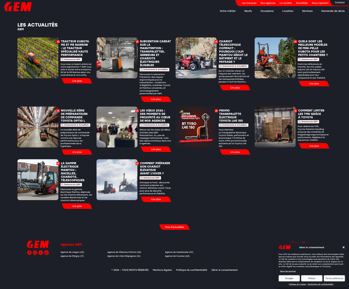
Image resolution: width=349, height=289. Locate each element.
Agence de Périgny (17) (72, 256)
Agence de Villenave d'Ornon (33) (124, 252)
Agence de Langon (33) (72, 252)
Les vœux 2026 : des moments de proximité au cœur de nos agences (155, 115)
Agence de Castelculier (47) (179, 252)
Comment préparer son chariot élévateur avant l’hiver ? (155, 168)
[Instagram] (35, 252)
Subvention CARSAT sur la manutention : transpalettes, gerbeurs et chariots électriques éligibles (155, 53)
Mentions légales (162, 270)
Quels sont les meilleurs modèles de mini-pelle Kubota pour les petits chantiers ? (313, 48)
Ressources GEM (72, 59)
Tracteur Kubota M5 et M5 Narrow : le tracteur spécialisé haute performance (75, 48)
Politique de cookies (297, 284)
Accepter (289, 278)
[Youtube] (46, 252)
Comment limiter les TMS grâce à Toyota (311, 114)
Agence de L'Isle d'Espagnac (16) (123, 256)
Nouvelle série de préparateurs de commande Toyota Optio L (74, 115)
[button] (343, 247)
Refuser (311, 278)
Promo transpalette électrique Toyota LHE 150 (231, 115)
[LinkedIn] (40, 252)
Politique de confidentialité (191, 270)
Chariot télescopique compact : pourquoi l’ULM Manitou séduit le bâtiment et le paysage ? (233, 51)
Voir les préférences (334, 278)
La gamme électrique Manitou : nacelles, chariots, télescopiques (73, 171)
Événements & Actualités (155, 69)
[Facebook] (29, 252)
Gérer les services (288, 271)
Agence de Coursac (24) (177, 256)
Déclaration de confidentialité (320, 284)
